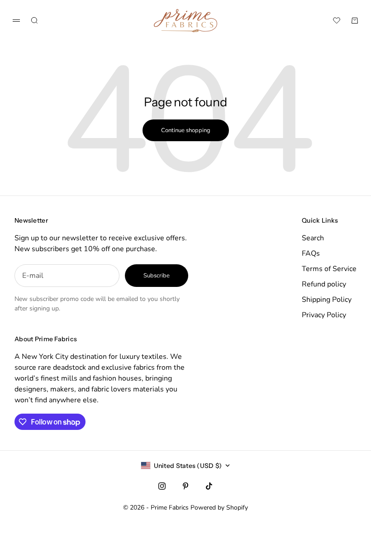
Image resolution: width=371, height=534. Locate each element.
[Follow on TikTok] (209, 486)
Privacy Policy (324, 315)
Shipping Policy (327, 300)
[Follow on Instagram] (161, 486)
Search (313, 238)
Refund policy (324, 284)
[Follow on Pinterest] (185, 486)
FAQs (311, 253)
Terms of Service (329, 269)
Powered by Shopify (219, 507)
